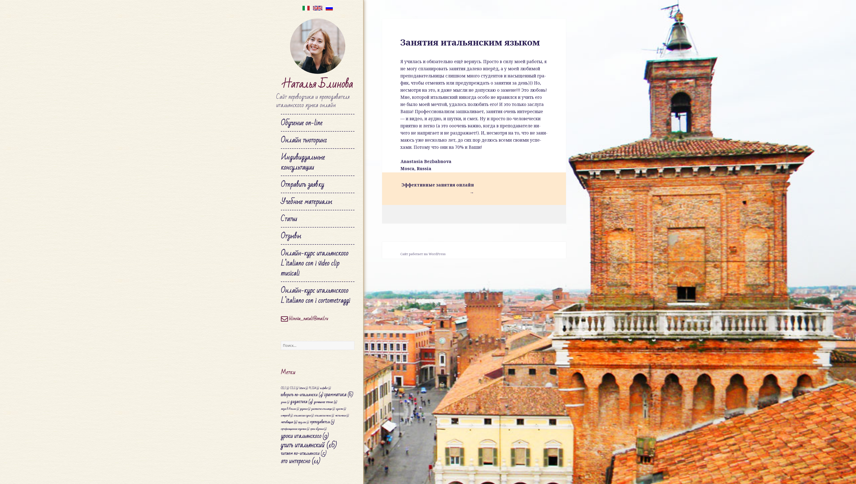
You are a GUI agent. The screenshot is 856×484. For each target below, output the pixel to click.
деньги (285, 402)
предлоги (303, 422)
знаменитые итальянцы (323, 409)
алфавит (325, 388)
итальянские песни (324, 415)
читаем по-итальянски (303, 453)
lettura (303, 388)
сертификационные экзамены (295, 429)
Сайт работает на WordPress (423, 254)
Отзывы (291, 235)
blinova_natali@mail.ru (308, 318)
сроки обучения (318, 429)
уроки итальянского (305, 435)
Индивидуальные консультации (303, 162)
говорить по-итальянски (302, 395)
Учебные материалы (306, 201)
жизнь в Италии (290, 409)
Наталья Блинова (317, 84)
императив (287, 415)
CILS (294, 388)
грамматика (338, 394)
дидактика (301, 401)
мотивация (289, 422)
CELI (285, 388)
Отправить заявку (302, 184)
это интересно (300, 461)
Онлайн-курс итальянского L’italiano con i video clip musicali (314, 263)
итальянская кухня (304, 415)
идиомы (341, 409)
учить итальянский (309, 444)
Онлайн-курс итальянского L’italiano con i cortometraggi (315, 295)
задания (305, 409)
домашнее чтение (325, 402)
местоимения (342, 415)
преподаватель (322, 422)
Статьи (289, 218)
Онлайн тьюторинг (304, 140)
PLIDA (314, 388)
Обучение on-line (302, 122)
